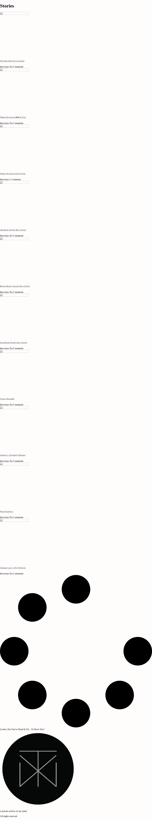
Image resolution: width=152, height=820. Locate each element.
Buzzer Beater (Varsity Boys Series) (15, 286)
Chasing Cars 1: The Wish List (13, 568)
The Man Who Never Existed (12, 61)
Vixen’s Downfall (7, 399)
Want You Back (6, 511)
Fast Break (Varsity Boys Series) (13, 342)
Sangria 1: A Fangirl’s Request (12, 455)
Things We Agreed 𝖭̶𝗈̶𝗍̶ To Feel (13, 117)
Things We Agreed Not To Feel (12, 174)
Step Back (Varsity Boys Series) (13, 230)
